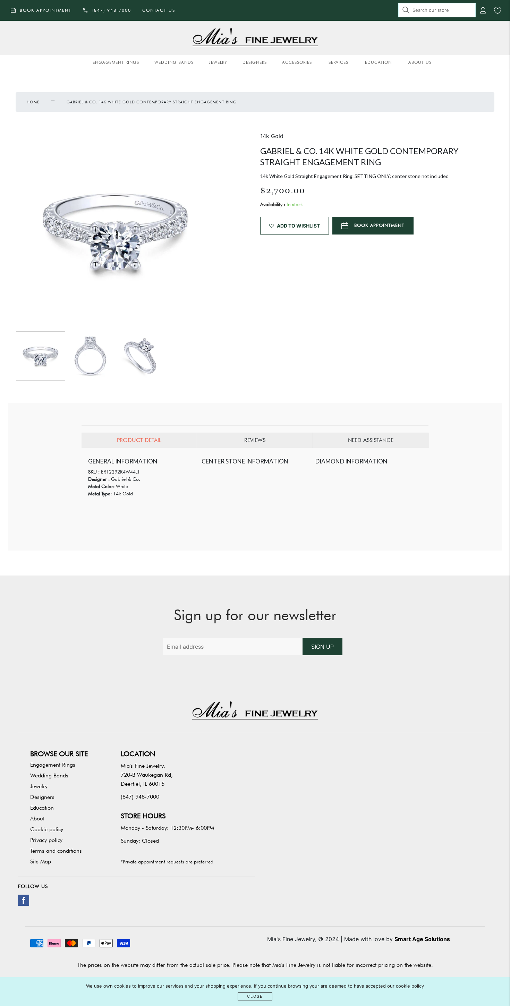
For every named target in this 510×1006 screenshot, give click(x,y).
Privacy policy (46, 840)
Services (338, 62)
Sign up (322, 646)
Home (33, 102)
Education (378, 62)
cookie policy (410, 986)
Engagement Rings (116, 62)
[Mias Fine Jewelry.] (255, 38)
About (37, 818)
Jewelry (218, 62)
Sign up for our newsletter (255, 615)
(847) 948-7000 (140, 796)
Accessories (297, 62)
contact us (158, 10)
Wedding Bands (174, 62)
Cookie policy (46, 829)
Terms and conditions (56, 850)
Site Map (40, 861)
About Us (420, 62)
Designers (255, 62)
